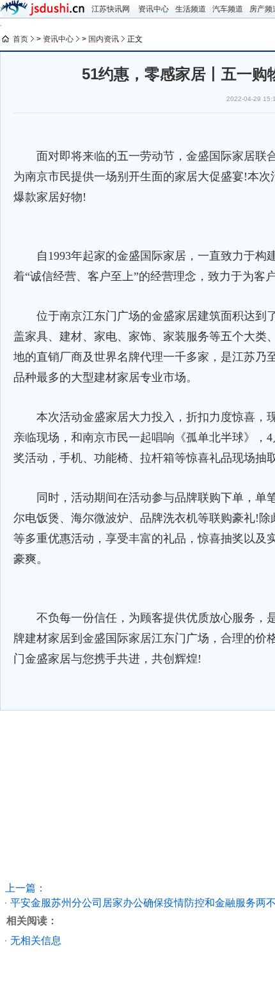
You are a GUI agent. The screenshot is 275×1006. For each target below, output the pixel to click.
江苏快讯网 (110, 8)
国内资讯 (103, 39)
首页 (20, 39)
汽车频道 (227, 8)
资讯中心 (153, 8)
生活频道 (190, 8)
